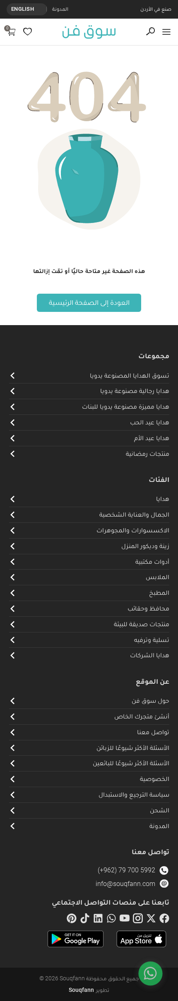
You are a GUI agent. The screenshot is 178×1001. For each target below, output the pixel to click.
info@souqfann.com (125, 884)
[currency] (42, 9)
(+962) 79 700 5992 (126, 870)
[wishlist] (27, 31)
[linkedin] (98, 920)
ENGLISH (22, 9)
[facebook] (164, 920)
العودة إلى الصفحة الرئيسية (89, 302)
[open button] (166, 32)
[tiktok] (85, 920)
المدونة (60, 9)
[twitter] (151, 920)
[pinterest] (72, 920)
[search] (150, 31)
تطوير (89, 990)
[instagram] (138, 920)
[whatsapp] (111, 920)
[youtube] (125, 920)
